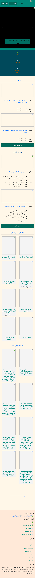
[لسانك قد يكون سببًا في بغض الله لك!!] (19, 46)
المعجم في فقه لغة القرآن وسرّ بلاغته (17, 172)
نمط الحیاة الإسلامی (17, 345)
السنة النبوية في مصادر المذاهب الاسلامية (16, 206)
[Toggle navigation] (21, 3)
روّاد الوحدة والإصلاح (17, 233)
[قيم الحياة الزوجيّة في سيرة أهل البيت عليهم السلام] (22, 46)
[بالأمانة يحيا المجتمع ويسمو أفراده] (13, 46)
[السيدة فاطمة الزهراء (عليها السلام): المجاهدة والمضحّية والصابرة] (16, 46)
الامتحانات (17, 81)
